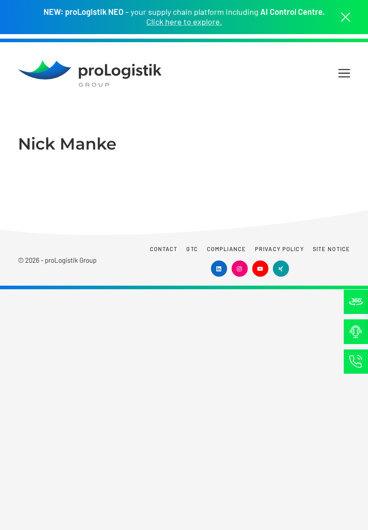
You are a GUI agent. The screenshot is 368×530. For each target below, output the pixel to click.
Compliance (226, 248)
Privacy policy (279, 248)
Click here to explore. (184, 21)
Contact (164, 248)
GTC (191, 248)
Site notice (331, 248)
